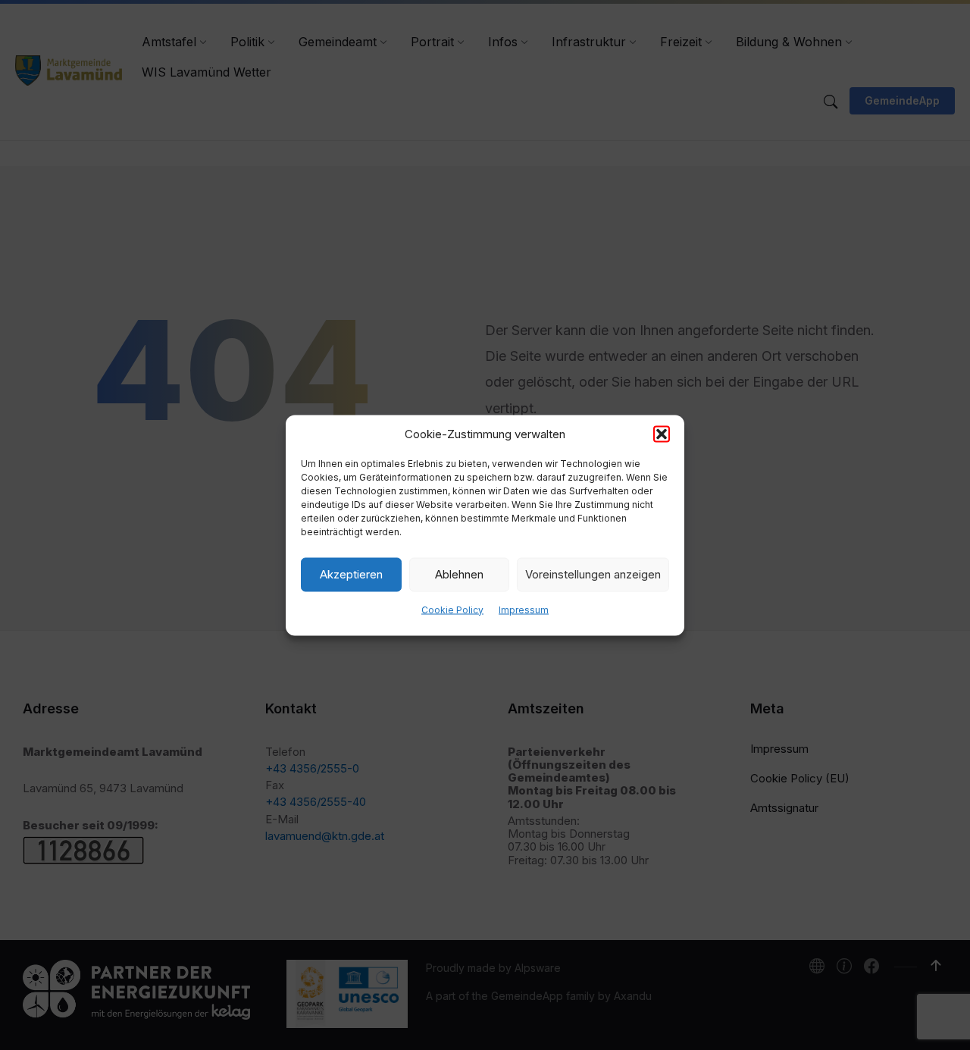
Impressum (524, 609)
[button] (661, 433)
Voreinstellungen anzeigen (593, 574)
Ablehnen (459, 574)
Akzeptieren (351, 574)
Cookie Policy (452, 609)
